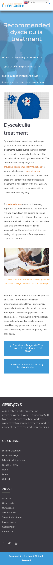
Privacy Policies (9, 522)
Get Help (6, 479)
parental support (33, 171)
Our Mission (8, 508)
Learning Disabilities (26, 58)
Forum (5, 475)
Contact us (7, 532)
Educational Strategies (13, 460)
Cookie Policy (8, 527)
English (32, 2)
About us (6, 499)
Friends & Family (10, 465)
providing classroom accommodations (23, 167)
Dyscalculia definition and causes (21, 76)
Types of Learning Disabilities (19, 67)
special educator (14, 204)
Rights (5, 470)
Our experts (8, 503)
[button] (26, 348)
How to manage (10, 456)
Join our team (9, 513)
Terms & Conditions (12, 517)
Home (5, 58)
